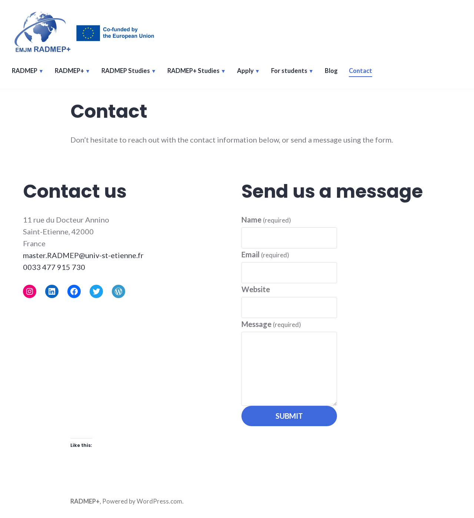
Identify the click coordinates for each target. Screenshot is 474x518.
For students (289, 70)
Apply (245, 70)
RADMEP (24, 70)
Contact (360, 70)
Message (271, 324)
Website (255, 289)
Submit (289, 415)
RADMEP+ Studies (193, 70)
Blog (331, 70)
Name (266, 219)
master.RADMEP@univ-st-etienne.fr (83, 255)
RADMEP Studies (125, 70)
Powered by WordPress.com (142, 501)
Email (265, 254)
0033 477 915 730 (54, 267)
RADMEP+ (69, 70)
